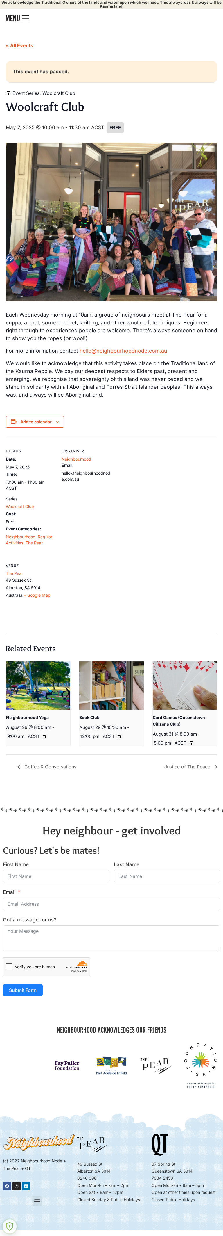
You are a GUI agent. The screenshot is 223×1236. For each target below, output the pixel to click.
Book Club (89, 717)
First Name (16, 864)
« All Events (19, 45)
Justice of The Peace (188, 767)
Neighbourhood (20, 536)
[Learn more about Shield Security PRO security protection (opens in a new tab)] (9, 1226)
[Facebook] (7, 1186)
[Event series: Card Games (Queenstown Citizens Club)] (191, 743)
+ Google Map (37, 595)
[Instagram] (16, 1186)
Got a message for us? (29, 920)
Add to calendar (36, 421)
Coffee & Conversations (49, 767)
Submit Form (23, 990)
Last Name (126, 864)
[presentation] (38, 685)
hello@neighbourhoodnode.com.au (123, 351)
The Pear (34, 542)
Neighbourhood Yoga (27, 717)
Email (9, 892)
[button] (37, 1201)
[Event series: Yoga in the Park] (44, 736)
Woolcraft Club (20, 506)
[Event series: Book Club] (119, 736)
